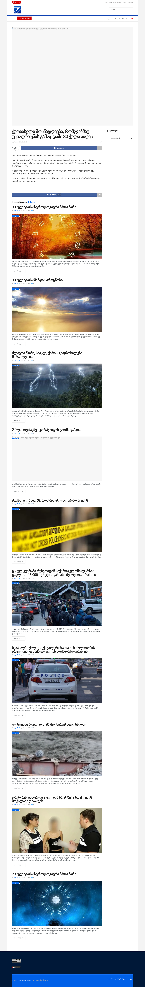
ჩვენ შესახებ (108, 2)
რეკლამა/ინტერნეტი (119, 2)
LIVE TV (17, 2)
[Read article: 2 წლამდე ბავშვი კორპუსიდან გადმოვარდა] (57, 459)
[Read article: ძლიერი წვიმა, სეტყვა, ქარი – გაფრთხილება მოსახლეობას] (57, 386)
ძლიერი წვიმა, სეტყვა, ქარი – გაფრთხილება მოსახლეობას (47, 355)
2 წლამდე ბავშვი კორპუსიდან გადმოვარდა (46, 429)
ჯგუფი (131, 979)
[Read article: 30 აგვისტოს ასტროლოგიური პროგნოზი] (57, 236)
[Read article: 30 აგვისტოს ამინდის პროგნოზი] (57, 309)
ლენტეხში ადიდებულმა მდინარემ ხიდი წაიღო (48, 724)
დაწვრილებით (19, 271)
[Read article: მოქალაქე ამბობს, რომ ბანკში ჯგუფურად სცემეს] (57, 529)
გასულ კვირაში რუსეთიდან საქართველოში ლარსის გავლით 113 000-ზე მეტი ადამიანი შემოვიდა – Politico (54, 572)
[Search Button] (131, 10)
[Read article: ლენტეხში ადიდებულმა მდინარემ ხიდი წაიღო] (57, 753)
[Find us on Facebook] (115, 18)
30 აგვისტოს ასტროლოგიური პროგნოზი (44, 207)
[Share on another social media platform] (99, 148)
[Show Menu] (13, 18)
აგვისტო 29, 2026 (25, 360)
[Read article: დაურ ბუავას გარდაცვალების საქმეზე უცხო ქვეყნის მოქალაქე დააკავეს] (57, 830)
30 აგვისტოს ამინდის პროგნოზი (37, 280)
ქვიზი (125, 979)
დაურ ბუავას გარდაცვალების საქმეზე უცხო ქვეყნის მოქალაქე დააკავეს (52, 799)
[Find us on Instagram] (123, 18)
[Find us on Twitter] (119, 18)
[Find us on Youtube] (126, 18)
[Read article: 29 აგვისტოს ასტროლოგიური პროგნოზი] (57, 903)
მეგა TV (16, 210)
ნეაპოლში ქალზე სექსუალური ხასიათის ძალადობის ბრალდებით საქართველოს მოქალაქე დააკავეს (53, 649)
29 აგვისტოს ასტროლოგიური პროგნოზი (44, 874)
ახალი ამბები (25, 18)
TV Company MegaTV (24, 980)
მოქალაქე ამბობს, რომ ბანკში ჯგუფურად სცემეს (50, 500)
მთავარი (15, 216)
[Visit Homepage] (17, 9)
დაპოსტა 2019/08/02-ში (19, 142)
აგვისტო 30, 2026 (25, 210)
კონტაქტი (130, 2)
